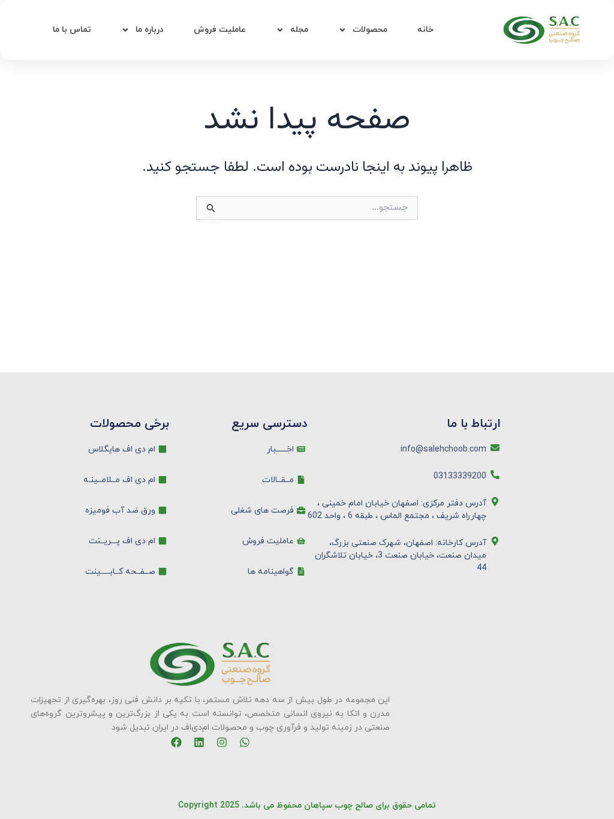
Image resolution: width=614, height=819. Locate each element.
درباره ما (150, 29)
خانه (425, 29)
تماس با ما (72, 29)
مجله (299, 29)
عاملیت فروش (220, 29)
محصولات (370, 29)
